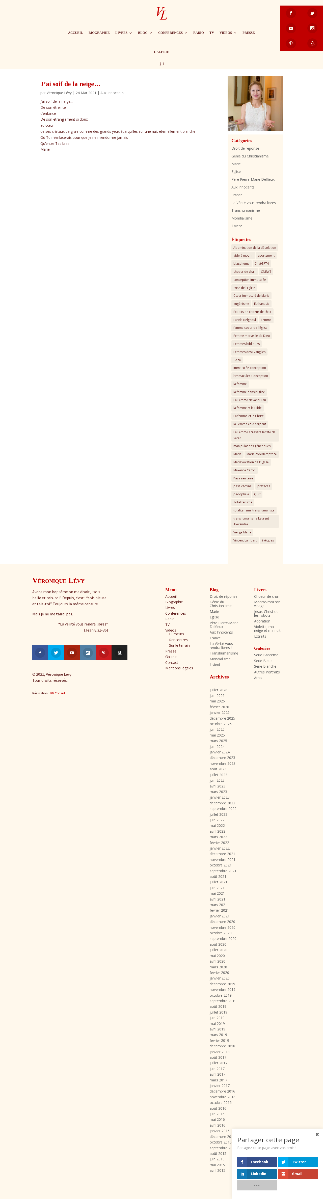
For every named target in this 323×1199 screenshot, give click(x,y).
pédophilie (241, 494)
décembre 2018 (222, 1046)
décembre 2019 (222, 984)
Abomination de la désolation (254, 248)
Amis (258, 677)
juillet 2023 (218, 774)
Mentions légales (179, 668)
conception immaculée (249, 280)
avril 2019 (217, 1029)
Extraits (260, 636)
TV (211, 33)
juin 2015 (217, 1159)
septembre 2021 (223, 870)
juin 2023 (217, 780)
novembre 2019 (222, 989)
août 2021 (218, 876)
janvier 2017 (220, 1085)
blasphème (241, 263)
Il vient (236, 226)
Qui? (257, 494)
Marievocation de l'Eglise (251, 462)
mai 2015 (217, 1164)
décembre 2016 (222, 1091)
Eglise (236, 171)
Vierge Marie (242, 532)
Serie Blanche (265, 666)
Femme (266, 320)
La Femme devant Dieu (249, 400)
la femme (240, 384)
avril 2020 (217, 961)
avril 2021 (217, 899)
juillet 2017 (218, 1062)
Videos (170, 630)
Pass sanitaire (243, 478)
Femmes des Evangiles (249, 352)
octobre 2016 (221, 1102)
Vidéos (226, 33)
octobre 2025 (221, 723)
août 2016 (218, 1108)
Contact (171, 662)
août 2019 (218, 1006)
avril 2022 (217, 831)
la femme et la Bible (247, 408)
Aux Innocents (112, 92)
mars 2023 (218, 791)
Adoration (262, 621)
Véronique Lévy (59, 92)
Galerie (161, 52)
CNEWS (266, 271)
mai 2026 (217, 701)
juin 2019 (217, 1017)
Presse (249, 33)
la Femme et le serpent (249, 424)
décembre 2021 (222, 853)
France (237, 195)
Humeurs (176, 634)
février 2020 (219, 972)
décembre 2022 (222, 803)
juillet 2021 (218, 882)
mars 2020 (218, 967)
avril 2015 (217, 1170)
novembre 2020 (222, 927)
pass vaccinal (242, 486)
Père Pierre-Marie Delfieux (253, 179)
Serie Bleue (263, 660)
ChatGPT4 (262, 263)
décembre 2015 (222, 1136)
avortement (266, 255)
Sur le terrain (179, 645)
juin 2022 (217, 820)
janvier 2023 (220, 797)
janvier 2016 (220, 1130)
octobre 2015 (221, 1142)
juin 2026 (217, 695)
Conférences (170, 33)
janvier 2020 (220, 978)
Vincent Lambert (245, 540)
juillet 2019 (218, 1012)
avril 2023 (217, 786)
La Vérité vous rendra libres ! (254, 202)
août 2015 (218, 1153)
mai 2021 (217, 893)
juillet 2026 (218, 690)
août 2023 (218, 769)
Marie (236, 163)
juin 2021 (217, 887)
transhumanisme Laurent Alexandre (251, 521)
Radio (198, 33)
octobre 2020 (221, 933)
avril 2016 (217, 1125)
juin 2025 (217, 729)
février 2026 (219, 706)
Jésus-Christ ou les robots (266, 613)
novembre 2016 (222, 1097)
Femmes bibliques (246, 344)
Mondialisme (241, 218)
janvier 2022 (220, 848)
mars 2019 (218, 1034)
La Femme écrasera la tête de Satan (254, 435)
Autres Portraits (267, 672)
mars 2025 (218, 740)
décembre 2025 (222, 718)
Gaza (237, 360)
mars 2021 (218, 904)
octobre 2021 (221, 865)
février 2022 (219, 842)
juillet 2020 (218, 949)
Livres (121, 33)
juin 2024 (217, 746)
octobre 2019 (221, 995)
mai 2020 (217, 955)
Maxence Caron (244, 470)
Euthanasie (262, 304)
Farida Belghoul (244, 320)
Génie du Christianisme (250, 156)
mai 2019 (217, 1023)
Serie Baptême (266, 654)
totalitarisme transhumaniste (254, 510)
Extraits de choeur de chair (252, 312)
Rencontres (178, 639)
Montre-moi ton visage (267, 604)
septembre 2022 (223, 808)
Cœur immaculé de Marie (251, 295)
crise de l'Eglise (244, 288)
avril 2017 (217, 1074)
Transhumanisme (245, 210)
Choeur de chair (267, 596)
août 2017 (218, 1057)
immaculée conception (249, 368)
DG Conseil (57, 693)
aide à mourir (243, 255)
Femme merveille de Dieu (251, 336)
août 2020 (218, 944)
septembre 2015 (223, 1148)
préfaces (263, 486)
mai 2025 (217, 735)
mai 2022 (217, 825)
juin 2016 (217, 1113)
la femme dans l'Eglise (249, 392)
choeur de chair (244, 271)
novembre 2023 (222, 763)
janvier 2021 (220, 916)
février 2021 (219, 910)
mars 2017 (218, 1080)
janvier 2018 (220, 1051)
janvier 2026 (220, 712)
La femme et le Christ (248, 416)
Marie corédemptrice (262, 454)
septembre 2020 (223, 938)
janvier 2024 (220, 752)
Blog (143, 33)
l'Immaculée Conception (250, 376)
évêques (268, 540)
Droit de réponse (245, 148)
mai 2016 (217, 1119)
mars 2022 (218, 836)
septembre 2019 (223, 1000)
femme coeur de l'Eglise (250, 327)
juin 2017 (217, 1068)
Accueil (75, 33)
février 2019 (219, 1040)
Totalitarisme (242, 502)
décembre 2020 (222, 921)
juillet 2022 (218, 814)
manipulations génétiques (252, 446)
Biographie (99, 33)
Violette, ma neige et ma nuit (267, 628)
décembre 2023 (222, 757)
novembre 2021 (222, 859)
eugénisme (241, 304)
